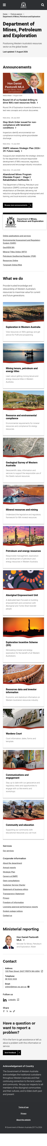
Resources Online (10, 260)
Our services (8, 850)
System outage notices (13, 911)
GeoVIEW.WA (8, 247)
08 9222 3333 (11, 979)
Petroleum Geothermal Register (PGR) (19, 256)
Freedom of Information (13, 902)
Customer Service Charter (14, 885)
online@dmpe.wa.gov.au (16, 986)
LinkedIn (12, 999)
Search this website (42, 5)
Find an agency (16, 14)
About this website (23, 1120)
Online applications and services (17, 235)
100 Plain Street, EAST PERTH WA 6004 (22, 971)
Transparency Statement (13, 893)
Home (5, 14)
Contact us (7, 915)
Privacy (6, 898)
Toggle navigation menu (4, 5)
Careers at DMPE (10, 876)
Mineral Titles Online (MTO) (15, 251)
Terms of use (24, 1107)
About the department (12, 863)
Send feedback (10, 1052)
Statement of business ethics (15, 889)
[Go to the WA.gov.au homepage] (23, 5)
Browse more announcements (16, 205)
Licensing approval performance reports (20, 906)
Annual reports (9, 867)
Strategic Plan (9, 872)
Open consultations (11, 880)
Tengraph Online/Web (12, 265)
